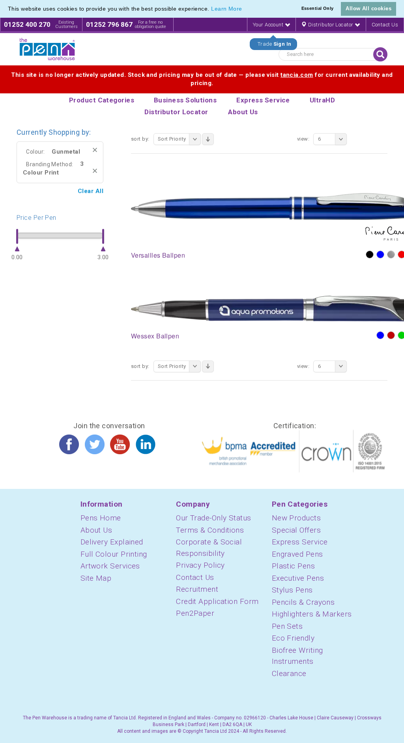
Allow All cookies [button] (368, 8)
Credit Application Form (217, 601)
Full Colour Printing (113, 554)
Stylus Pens (292, 589)
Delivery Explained (111, 541)
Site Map (96, 578)
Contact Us (385, 25)
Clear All (90, 191)
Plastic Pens (293, 565)
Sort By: (140, 139)
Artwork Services (110, 565)
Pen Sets (287, 626)
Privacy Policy (200, 565)
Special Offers (296, 530)
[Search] (380, 54)
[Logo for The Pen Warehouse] (47, 49)
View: (303, 139)
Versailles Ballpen (158, 255)
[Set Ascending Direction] (208, 139)
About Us (96, 530)
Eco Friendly (293, 638)
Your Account (269, 25)
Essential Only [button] (317, 8)
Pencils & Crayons (303, 602)
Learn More (226, 9)
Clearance (289, 673)
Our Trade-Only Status (213, 517)
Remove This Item (95, 150)
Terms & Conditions (210, 530)
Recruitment (197, 589)
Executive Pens (298, 578)
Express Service (300, 541)
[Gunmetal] (391, 254)
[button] (245, 9)
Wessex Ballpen (155, 335)
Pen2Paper (195, 613)
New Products (296, 517)
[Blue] (380, 254)
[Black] (370, 254)
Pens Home (100, 517)
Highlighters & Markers (312, 614)
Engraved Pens (297, 554)
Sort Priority (172, 139)
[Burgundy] (391, 335)
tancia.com (297, 74)
